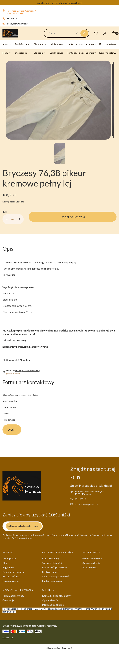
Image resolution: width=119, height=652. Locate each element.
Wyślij (12, 429)
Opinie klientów (50, 600)
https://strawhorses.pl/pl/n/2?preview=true (25, 346)
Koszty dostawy (50, 558)
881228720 (12, 18)
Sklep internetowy (58, 648)
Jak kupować (9, 558)
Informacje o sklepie (53, 604)
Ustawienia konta (91, 562)
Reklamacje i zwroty (13, 595)
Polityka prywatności (13, 571)
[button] (84, 33)
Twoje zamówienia (92, 558)
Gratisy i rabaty (50, 571)
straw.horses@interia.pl (86, 504)
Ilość (4, 212)
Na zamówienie (10, 580)
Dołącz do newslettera (24, 526)
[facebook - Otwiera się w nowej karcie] (78, 477)
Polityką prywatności (22, 538)
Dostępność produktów (54, 567)
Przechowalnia (89, 567)
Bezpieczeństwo (11, 576)
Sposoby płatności (52, 562)
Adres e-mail (10, 407)
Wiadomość (9, 419)
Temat (5, 413)
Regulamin (38, 535)
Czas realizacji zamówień (55, 576)
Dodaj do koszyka (72, 217)
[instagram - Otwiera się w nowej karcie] (72, 477)
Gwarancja (8, 600)
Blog (5, 562)
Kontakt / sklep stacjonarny (56, 595)
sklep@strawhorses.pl (17, 23)
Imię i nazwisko (9, 401)
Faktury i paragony (52, 580)
